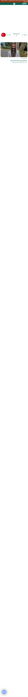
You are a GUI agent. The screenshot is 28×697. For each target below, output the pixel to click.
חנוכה (24, 33)
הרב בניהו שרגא (16, 33)
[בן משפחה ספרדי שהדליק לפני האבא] (14, 52)
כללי (9, 33)
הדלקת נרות (24, 57)
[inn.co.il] (14, 2)
